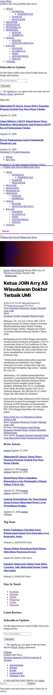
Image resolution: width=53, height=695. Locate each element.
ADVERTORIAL (20, 56)
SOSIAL (10, 38)
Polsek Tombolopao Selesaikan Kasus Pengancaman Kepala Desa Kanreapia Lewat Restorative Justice (26, 533)
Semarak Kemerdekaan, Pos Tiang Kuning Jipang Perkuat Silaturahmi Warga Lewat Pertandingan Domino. (25, 502)
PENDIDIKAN (13, 27)
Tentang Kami (16, 673)
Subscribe (5, 231)
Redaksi (13, 667)
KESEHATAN (13, 24)
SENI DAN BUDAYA (23, 43)
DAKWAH (17, 48)
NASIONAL (18, 11)
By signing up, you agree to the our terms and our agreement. (25, 646)
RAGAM (10, 45)
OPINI (15, 53)
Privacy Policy (7, 94)
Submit (31, 683)
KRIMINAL (18, 35)
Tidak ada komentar (16, 306)
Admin (41, 680)
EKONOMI (11, 22)
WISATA (16, 59)
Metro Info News (28, 303)
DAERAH (17, 16)
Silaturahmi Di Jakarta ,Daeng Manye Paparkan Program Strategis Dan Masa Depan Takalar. (23, 459)
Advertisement (16, 665)
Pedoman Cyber (17, 675)
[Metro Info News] (21, 167)
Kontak (13, 670)
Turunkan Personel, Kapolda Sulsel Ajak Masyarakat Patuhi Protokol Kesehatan (26, 436)
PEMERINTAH (25, 14)
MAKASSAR (18, 19)
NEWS (9, 9)
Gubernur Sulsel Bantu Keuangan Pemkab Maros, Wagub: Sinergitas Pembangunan (25, 430)
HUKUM (16, 32)
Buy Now (10, 159)
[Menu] (1, 235)
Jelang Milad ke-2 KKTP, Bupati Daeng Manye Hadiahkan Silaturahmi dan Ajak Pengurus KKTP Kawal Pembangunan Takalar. (25, 124)
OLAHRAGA (18, 51)
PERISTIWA (12, 30)
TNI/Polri (10, 61)
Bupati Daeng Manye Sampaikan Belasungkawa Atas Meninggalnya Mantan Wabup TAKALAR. (25, 481)
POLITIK (16, 40)
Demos (9, 157)
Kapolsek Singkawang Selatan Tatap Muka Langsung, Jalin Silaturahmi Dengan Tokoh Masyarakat (26, 567)
